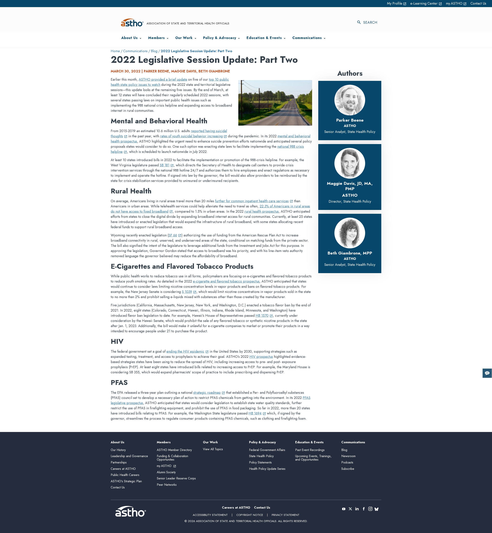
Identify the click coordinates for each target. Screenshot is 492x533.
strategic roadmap (209, 392)
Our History (118, 450)
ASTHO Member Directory (174, 450)
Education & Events (309, 442)
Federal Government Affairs (267, 450)
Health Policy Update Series (267, 469)
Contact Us (478, 3)
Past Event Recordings (310, 450)
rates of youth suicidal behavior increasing (193, 136)
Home (115, 51)
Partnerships (119, 462)
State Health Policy (261, 456)
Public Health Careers (125, 475)
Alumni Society (166, 472)
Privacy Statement (285, 515)
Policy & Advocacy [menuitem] (219, 38)
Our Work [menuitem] (184, 38)
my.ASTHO (456, 3)
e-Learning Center (426, 3)
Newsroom (348, 456)
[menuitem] (140, 38)
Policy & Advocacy (262, 442)
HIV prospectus (261, 356)
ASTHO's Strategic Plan (126, 481)
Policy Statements (260, 462)
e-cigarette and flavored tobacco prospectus (226, 281)
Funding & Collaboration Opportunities (172, 458)
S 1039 (189, 291)
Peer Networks (167, 484)
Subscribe (347, 469)
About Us (117, 442)
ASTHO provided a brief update (163, 79)
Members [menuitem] (156, 38)
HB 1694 (257, 413)
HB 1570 (264, 315)
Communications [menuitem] (307, 38)
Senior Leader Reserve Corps (176, 478)
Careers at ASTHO (123, 469)
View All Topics (213, 449)
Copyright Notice (249, 515)
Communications (135, 51)
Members (164, 442)
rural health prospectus (261, 211)
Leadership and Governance (129, 456)
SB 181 (167, 165)
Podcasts (347, 462)
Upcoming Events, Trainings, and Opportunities (313, 458)
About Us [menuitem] (129, 38)
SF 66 (175, 235)
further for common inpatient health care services (254, 201)
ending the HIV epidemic (187, 351)
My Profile (397, 3)
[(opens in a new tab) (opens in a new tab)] (343, 509)
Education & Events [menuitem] (264, 38)
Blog (154, 51)
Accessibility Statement (210, 515)
